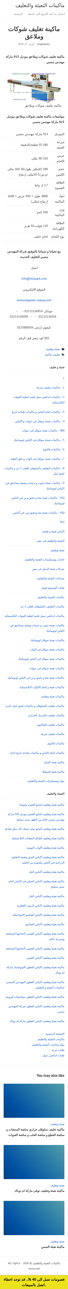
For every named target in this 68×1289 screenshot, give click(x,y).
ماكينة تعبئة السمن (52, 1247)
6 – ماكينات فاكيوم (53, 449)
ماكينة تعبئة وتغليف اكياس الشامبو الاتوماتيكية (38, 914)
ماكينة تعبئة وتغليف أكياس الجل (46, 871)
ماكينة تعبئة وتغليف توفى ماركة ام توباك (39, 1191)
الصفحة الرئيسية (55, 1033)
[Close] (64, 1280)
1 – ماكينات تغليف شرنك (50, 387)
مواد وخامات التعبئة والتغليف (48, 1044)
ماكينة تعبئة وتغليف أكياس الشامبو (45, 924)
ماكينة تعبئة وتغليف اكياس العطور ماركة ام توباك (37, 1021)
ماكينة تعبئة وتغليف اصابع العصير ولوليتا (42, 804)
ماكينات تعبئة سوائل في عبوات (46, 668)
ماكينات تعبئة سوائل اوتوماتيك (47, 640)
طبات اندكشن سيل (53, 1055)
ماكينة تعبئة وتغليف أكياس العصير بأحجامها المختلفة (35, 948)
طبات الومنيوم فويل (53, 587)
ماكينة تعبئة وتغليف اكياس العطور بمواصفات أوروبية (35, 996)
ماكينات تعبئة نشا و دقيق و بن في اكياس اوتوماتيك (35, 677)
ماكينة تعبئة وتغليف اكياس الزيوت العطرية (40, 905)
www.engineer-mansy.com (34, 300)
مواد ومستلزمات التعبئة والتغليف (45, 781)
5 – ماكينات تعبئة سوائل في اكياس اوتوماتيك (39, 440)
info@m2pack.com (34, 279)
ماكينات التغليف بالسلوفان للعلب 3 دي (42, 606)
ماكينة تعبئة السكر (54, 762)
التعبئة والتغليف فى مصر (50, 540)
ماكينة (48, 354)
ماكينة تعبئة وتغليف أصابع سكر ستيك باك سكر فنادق (34, 828)
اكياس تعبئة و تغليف (53, 531)
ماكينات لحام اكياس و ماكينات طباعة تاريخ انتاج (37, 753)
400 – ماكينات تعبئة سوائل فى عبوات (43, 430)
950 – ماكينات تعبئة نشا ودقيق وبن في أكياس (38, 512)
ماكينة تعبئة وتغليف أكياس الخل (46, 896)
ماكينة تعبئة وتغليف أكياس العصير (45, 957)
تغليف (56, 354)
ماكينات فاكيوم (55, 743)
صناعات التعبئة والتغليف (50, 578)
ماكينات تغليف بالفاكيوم (50, 724)
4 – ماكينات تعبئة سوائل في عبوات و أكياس (39, 421)
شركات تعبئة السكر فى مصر (48, 569)
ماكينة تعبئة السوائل (53, 771)
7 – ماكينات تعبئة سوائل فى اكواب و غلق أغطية (37, 458)
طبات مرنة (58, 1050)
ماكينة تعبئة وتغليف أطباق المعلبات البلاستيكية (38, 838)
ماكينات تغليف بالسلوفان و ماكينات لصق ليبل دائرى (34, 706)
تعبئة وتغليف (53, 349)
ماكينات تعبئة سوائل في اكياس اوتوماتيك (41, 659)
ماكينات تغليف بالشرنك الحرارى (46, 715)
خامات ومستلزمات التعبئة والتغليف (44, 559)
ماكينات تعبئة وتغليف (52, 696)
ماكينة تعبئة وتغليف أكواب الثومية (45, 847)
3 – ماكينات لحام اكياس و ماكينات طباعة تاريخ (38, 412)
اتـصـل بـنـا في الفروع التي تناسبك (46, 13)
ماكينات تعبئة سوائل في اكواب (47, 649)
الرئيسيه (18, 13)
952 (62, 522)
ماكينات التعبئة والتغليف (40, 5)
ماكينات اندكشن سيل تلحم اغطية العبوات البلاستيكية (34, 616)
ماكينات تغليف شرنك (52, 734)
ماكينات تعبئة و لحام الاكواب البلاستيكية (42, 687)
